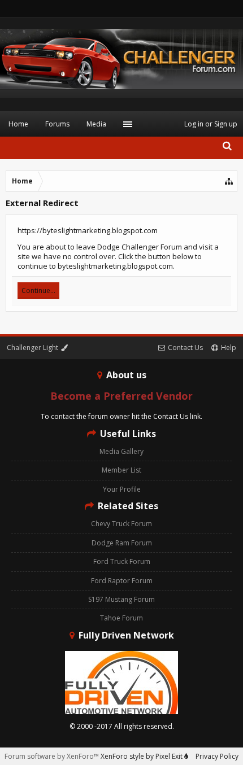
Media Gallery (121, 451)
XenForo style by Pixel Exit (142, 756)
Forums (57, 124)
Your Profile (122, 489)
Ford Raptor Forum (122, 580)
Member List (121, 470)
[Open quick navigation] (229, 181)
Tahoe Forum (121, 618)
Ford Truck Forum (121, 561)
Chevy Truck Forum (121, 523)
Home (18, 124)
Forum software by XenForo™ (53, 756)
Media (96, 124)
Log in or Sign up (210, 124)
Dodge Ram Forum (122, 543)
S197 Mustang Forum (121, 599)
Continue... (38, 290)
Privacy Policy (217, 756)
